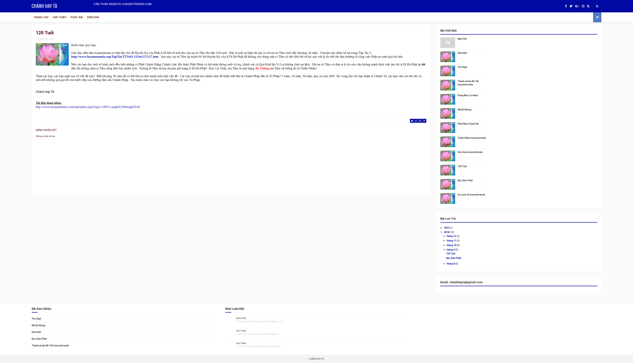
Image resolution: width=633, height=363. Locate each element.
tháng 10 (452, 245)
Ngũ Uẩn (462, 38)
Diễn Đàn (93, 17)
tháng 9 (451, 249)
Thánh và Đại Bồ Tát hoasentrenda (50, 345)
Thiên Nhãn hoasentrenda (472, 138)
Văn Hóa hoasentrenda (470, 152)
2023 (447, 227)
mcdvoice (241, 318)
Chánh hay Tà (44, 5)
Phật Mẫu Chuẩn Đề (468, 123)
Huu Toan (241, 331)
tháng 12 (452, 236)
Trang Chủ (41, 17)
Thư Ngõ (462, 67)
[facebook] (566, 6)
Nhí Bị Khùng (464, 109)
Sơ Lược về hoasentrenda (471, 194)
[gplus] (577, 6)
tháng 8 (451, 263)
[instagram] (583, 6)
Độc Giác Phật (465, 180)
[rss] (588, 6)
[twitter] (571, 6)
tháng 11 (452, 240)
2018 (447, 232)
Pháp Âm (77, 17)
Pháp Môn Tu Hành (468, 95)
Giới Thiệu (59, 17)
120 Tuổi (462, 166)
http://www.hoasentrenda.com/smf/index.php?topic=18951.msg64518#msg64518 (88, 107)
